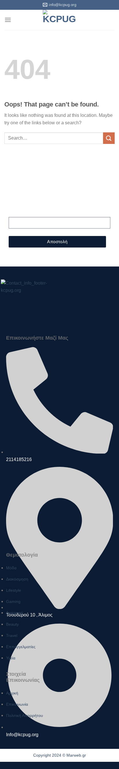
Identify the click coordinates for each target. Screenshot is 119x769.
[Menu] (7, 20)
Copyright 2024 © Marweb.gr (59, 755)
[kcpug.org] (59, 20)
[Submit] (109, 138)
